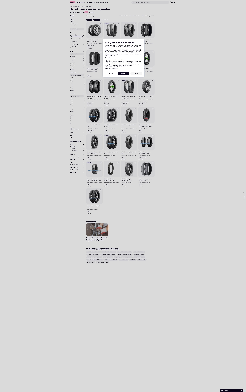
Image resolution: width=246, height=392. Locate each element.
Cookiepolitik (107, 57)
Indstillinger (110, 73)
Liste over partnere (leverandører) (111, 68)
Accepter (123, 73)
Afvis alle (136, 73)
